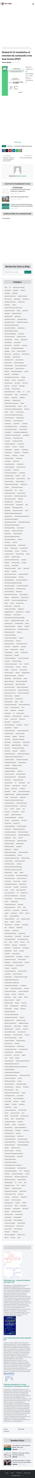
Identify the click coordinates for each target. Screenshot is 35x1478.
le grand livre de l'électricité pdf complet (14, 800)
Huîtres (6, 710)
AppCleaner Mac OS (16, 313)
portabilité (7, 953)
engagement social (9, 611)
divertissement (21, 545)
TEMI (20, 1171)
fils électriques (24, 652)
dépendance (8, 510)
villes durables (8, 1220)
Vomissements (8, 1228)
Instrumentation (22, 762)
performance (15, 930)
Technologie (21, 1429)
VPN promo (7, 1231)
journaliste (22, 788)
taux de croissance (9, 1150)
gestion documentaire (23, 690)
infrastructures (26, 742)
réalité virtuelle (8, 1008)
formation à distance (17, 661)
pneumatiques (8, 950)
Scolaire (20, 1078)
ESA (27, 620)
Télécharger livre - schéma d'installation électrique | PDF (17, 1281)
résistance (17, 1029)
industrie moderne (9, 733)
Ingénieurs (25, 745)
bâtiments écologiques (16, 371)
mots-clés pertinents (10, 892)
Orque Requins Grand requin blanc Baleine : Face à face (21, 1446)
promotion (26, 988)
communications (23, 429)
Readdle (17, 1002)
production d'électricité (10, 971)
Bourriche (7, 385)
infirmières (21, 736)
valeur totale (25, 1208)
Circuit (11, 412)
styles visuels (21, 1124)
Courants (18, 475)
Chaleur (22, 403)
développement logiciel (24, 522)
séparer (23, 1092)
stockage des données (10, 1121)
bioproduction (21, 380)
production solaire (22, 971)
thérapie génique (9, 1182)
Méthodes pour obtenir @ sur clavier (13, 869)
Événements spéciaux (23, 629)
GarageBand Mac (26, 672)
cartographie (14, 397)
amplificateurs (21, 301)
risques (20, 1037)
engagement (21, 609)
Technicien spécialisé (10, 1156)
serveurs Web (20, 1095)
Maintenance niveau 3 (23, 832)
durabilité (7, 556)
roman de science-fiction (11, 1049)
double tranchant (20, 553)
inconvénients (8, 727)
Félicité (6, 649)
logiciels (7, 814)
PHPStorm (7, 945)
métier (15, 872)
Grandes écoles (19, 698)
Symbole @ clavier (9, 1133)
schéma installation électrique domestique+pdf (16, 1066)
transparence (24, 1197)
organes (6, 913)
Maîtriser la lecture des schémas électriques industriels (21, 1454)
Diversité (15, 542)
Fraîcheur (18, 666)
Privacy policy (27, 1472)
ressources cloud (22, 1031)
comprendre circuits (18, 438)
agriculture (14, 293)
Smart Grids (21, 1104)
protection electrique (23, 991)
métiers (21, 872)
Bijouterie (7, 380)
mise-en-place (16, 881)
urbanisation (8, 1208)
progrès (6, 988)
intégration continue (17, 765)
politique (21, 950)
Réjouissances (8, 1026)
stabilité (7, 1118)
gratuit (16, 701)
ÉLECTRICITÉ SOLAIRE (22, 585)
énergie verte (17, 606)
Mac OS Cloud (8, 823)
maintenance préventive (10, 834)
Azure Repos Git (16, 357)
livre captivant (15, 811)
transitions (7, 1197)
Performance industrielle (10, 933)
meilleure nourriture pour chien (12, 858)
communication (23, 426)
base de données (9, 365)
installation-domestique (22, 759)
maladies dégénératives (24, 834)
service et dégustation (18, 1098)
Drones (28, 553)
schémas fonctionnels (25, 1075)
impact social (13, 719)
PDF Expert (11, 927)
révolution (27, 1034)
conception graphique (10, 443)
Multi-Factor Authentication (11, 895)
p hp (18, 918)
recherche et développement (11, 1014)
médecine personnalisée (10, 852)
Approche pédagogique (10, 333)
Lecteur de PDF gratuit (21, 803)
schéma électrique (9, 1060)
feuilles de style (14, 649)
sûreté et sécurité (9, 1130)
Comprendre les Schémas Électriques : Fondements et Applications (20, 190)
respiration (25, 1029)
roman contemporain (10, 1046)
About (12, 1472)
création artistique (9, 481)
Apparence (7, 313)
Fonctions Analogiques (10, 658)
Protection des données (10, 991)
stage (12, 1118)
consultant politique (9, 464)
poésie (15, 950)
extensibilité (15, 646)
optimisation (24, 910)
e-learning (23, 559)
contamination (20, 464)
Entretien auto (8, 614)
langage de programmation (22, 794)
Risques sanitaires (21, 1040)
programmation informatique (11, 979)
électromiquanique (9, 591)
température (27, 1171)
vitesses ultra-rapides (10, 1223)
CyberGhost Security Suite (20, 496)
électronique (19, 591)
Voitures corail (20, 1226)
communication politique (11, 429)
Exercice (21, 638)
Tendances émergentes (17, 1173)
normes (6, 901)
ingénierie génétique (16, 745)
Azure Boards (16, 354)
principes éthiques (9, 965)
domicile (17, 551)
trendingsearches (9, 1202)
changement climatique (10, 406)
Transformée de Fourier (10, 1194)
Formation (7, 661)
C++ (24, 391)
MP (17, 892)
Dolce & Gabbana (9, 551)
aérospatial (7, 293)
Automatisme (17, 342)
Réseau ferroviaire (9, 1029)
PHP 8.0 (16, 942)
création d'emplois (20, 481)
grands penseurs (9, 701)
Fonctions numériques (23, 658)
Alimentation (26, 299)
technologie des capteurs (11, 1162)
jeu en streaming (16, 785)
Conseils (22, 455)
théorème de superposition (21, 1176)
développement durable (10, 522)
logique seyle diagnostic (10, 817)
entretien (27, 611)
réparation (25, 1026)
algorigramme (17, 299)
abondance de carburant (18, 287)
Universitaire (23, 1205)
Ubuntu (16, 1205)
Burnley (19, 391)
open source (8, 910)
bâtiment (7, 371)
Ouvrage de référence (9, 918)
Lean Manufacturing (9, 803)
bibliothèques (15, 374)
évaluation (26, 626)
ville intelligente (17, 1217)
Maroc (14, 837)
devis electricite (20, 527)
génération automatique (10, 675)
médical (20, 855)
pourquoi (27, 956)
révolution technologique (11, 1037)
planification (8, 947)
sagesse (24, 1055)
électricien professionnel (10, 577)
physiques (14, 945)
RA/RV (25, 997)
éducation (7, 571)
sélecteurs (18, 1086)
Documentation (14, 548)
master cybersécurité (10, 840)
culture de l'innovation (10, 493)
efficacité (14, 571)
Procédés (7, 968)
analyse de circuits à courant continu (13, 307)
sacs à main (16, 1055)
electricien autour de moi (10, 574)
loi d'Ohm (7, 820)
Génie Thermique (17, 678)
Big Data (23, 377)
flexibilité (16, 655)
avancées (7, 348)
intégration (7, 765)
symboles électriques (10, 1136)
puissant (14, 994)
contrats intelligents (9, 467)
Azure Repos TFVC (9, 359)
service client (8, 1098)
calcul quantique (8, 394)
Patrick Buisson (8, 924)
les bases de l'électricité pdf (11, 806)
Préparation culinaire (17, 962)
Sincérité (23, 1101)
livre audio (7, 811)
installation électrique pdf (23, 753)
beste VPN (7, 374)
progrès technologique (16, 988)
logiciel (22, 811)
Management (8, 837)
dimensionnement (17, 533)
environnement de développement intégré (14, 617)
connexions (15, 455)
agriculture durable (22, 296)
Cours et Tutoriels (21, 478)
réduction (22, 1017)
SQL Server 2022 (24, 1115)
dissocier (20, 539)
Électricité (9, 146)
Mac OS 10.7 (24, 820)
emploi (6, 603)
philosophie (26, 936)
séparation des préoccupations (12, 1092)
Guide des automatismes (10, 704)
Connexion (7, 455)
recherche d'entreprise (10, 1011)
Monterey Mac (24, 887)
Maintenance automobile (19, 829)
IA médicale (7, 716)
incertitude (19, 724)
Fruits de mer (14, 669)
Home (6, 1472)
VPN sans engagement (10, 1234)
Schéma (17, 1058)
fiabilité (22, 649)
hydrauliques (8, 713)
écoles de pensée (15, 562)
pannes (6, 921)
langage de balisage (9, 794)
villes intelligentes (18, 1220)
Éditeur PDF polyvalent (10, 568)
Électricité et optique (10, 585)
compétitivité (26, 435)
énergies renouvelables (10, 609)
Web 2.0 (6, 1237)
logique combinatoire (16, 814)
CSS (16, 490)
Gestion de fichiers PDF (21, 681)
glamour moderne (9, 698)
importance (7, 722)
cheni (25, 406)
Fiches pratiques (9, 652)
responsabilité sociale (10, 1031)
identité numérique (17, 716)
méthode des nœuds (9, 863)
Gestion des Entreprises (22, 687)
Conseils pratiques (9, 458)
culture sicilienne (21, 493)
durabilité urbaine (16, 556)
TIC (15, 1182)
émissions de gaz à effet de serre (19, 600)
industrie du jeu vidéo (10, 730)
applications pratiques (22, 322)
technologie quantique (10, 1168)
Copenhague (22, 472)
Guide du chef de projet (24, 704)
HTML (22, 707)
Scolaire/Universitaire (10, 1081)
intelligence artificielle (10, 771)
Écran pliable (15, 565)
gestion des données (9, 687)
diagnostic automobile (17, 530)
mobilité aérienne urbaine (11, 884)
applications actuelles (10, 319)
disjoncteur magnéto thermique (12, 536)
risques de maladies (9, 1040)
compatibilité (8, 432)
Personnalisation (9, 936)
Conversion (16, 469)
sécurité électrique (9, 1086)
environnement (17, 614)
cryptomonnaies (9, 490)
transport (7, 1199)
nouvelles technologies (10, 904)
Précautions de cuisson (10, 959)
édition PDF (26, 568)
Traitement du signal (16, 1188)
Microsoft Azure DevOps (22, 875)
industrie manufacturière (23, 730)
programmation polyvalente (11, 985)
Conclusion (7, 446)
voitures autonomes (9, 1226)
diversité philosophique (10, 545)
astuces (16, 339)
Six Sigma (14, 1104)
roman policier (8, 1055)
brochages (7, 388)
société (15, 1107)
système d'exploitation (10, 1139)
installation (22, 750)
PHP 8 (10, 942)
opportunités (16, 910)
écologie (24, 562)
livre (24, 808)
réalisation (23, 1002)
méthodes (19, 863)
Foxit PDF (26, 664)
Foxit (20, 664)
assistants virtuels (21, 336)
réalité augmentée (14, 1005)
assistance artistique (10, 336)
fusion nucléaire (23, 669)
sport (23, 1113)
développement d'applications (22, 516)
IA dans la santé (20, 713)
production (14, 968)
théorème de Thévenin (10, 1179)
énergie (12, 603)
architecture (21, 333)
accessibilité (8, 290)
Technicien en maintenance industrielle (14, 1153)
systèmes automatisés (10, 1142)
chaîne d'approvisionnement (11, 403)
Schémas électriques (10, 1069)
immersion (26, 716)
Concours (14, 446)
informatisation (16, 742)
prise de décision (20, 965)
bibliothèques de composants (12, 377)
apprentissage (21, 328)
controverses (8, 469)
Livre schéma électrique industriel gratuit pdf (17, 1338)
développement (8, 516)
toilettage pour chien (9, 1185)
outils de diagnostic (14, 916)
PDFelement (19, 927)
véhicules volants (9, 1214)
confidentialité (8, 449)
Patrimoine (17, 924)
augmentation (24, 339)
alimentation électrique (10, 301)
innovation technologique (18, 748)
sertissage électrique (10, 1095)
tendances (7, 1173)
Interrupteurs (8, 779)
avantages (7, 351)
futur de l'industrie (9, 672)
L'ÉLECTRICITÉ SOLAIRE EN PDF (19, 197)
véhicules (7, 1211)
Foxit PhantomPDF (9, 666)
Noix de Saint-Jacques (20, 898)
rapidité (18, 1000)
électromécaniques (20, 588)
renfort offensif (17, 1026)
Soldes (6, 1113)
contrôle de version (20, 467)
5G (10, 287)
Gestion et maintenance (23, 693)
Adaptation (15, 290)
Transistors (20, 1194)
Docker (6, 548)
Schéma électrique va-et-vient (12, 1063)
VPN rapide (15, 1231)
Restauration (8, 1034)
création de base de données (11, 484)
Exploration (7, 646)
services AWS (8, 1101)
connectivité (25, 452)
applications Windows (10, 328)
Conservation (19, 458)
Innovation (6, 1431)
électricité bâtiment (9, 580)
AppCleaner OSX (8, 316)
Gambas (17, 672)
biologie (14, 380)
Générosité (20, 675)
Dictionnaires (8, 533)
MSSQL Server (24, 892)
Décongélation (19, 504)
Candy (16, 394)
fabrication (23, 646)
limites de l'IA (23, 806)
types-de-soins (8, 1205)
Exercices (18, 640)
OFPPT (19, 907)
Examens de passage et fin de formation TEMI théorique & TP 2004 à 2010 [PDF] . (21, 205)
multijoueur (22, 895)
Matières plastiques (9, 846)
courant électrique (9, 475)
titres (25, 1182)
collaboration (8, 423)
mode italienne (22, 884)
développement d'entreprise (11, 519)
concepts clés (20, 443)
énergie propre (8, 606)
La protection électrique (24, 791)
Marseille (20, 837)
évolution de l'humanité (10, 635)
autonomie (24, 345)
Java (28, 782)
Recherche (22, 1008)
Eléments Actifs (15, 597)
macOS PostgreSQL (21, 826)
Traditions (7, 1188)
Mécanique (18, 846)
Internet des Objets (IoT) (10, 777)
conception (7, 441)
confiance (21, 446)
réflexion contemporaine (10, 1023)
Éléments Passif (25, 597)
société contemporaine (10, 1110)
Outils (6, 916)
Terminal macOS (8, 1176)
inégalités (14, 736)
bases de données (9, 368)
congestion (16, 449)
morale (6, 890)
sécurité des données (21, 1084)
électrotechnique (24, 594)
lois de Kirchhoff (15, 820)
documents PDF (24, 548)
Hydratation (21, 710)
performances (22, 933)
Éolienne (7, 620)
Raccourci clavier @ (9, 1000)
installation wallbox (9, 759)
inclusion (26, 724)
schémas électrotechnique (11, 1075)
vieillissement (8, 1217)
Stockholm (20, 1121)
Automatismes (8, 345)
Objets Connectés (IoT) (10, 907)
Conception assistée (17, 441)
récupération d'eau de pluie (11, 1017)
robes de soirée (8, 1043)
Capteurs (7, 397)
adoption (23, 290)
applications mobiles (10, 322)
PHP (6, 942)
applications (18, 316)
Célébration (7, 400)
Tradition (23, 1185)
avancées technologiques (17, 348)
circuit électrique (20, 412)
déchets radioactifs (9, 504)
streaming (7, 1124)
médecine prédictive (23, 852)
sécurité (19, 1081)
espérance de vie (9, 623)
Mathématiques (20, 843)
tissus (20, 1182)
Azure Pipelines (25, 354)
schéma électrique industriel (22, 1060)
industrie (16, 727)
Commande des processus (11, 426)
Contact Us (19, 1472)
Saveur (11, 1058)
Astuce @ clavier (8, 339)
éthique (27, 623)
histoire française (15, 707)
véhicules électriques (16, 1211)
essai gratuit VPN (19, 623)
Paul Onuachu (25, 924)
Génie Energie (8, 678)
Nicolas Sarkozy (8, 898)
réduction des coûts (9, 1020)
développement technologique (12, 525)
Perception (7, 930)
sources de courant (14, 1113)
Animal (18, 310)
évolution (19, 632)
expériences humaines (21, 643)
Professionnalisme (17, 974)
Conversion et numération (11, 472)
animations (25, 310)
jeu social (24, 785)
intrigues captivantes (18, 779)
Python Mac (21, 994)
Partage (12, 921)
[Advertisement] (17, 26)
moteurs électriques (21, 890)
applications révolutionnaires (12, 325)
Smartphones (8, 1107)
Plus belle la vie (16, 947)
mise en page (8, 881)
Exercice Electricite (9, 640)
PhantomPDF (18, 936)
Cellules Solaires (16, 400)
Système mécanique (22, 1139)
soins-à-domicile (22, 1110)
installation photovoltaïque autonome (14, 756)
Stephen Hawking (20, 1118)
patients (18, 921)
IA (13, 713)
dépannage (7, 507)
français (25, 666)
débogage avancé (9, 501)
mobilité (24, 881)
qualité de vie (8, 997)
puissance (7, 994)
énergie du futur (19, 603)
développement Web (10, 527)
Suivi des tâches (8, 1127)
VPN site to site (21, 1234)
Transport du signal (16, 1199)
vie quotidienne (18, 1214)
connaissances (8, 452)
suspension (26, 1130)
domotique (24, 551)
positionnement (16, 953)
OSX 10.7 (21, 913)
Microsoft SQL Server (10, 878)
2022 (6, 287)
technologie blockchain (10, 1159)
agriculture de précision (10, 296)
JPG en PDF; (7, 791)
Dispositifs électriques (10, 539)
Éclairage (7, 562)
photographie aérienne (10, 939)
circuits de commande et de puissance (14, 414)
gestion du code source (10, 693)
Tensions (27, 1173)
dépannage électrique (17, 507)
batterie (26, 371)
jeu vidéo (7, 788)
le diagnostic (23, 797)
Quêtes (20, 997)
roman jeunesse (19, 1052)
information (7, 739)
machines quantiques (10, 826)
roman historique (9, 1052)
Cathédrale (22, 397)
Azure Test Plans (19, 359)
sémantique (26, 1086)
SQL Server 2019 (14, 1115)
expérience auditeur (9, 643)
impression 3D (16, 722)
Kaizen (14, 791)
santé (6, 1058)
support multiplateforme (20, 1127)
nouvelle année (14, 901)
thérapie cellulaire (21, 1179)
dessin (26, 510)
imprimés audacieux (9, 724)
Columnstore (16, 423)
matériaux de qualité (22, 840)
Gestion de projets (9, 684)
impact (6, 719)
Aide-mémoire (8, 299)
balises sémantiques (19, 362)
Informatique (8, 742)
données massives (9, 553)
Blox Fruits (25, 383)
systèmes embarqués (10, 1144)
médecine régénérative (10, 855)
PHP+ (28, 942)
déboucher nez (18, 501)
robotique (16, 1043)
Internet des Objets (20, 774)
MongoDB (16, 887)
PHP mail (22, 942)
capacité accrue (24, 394)
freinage (6, 669)
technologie (20, 1156)
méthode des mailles (20, 861)
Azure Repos (8, 357)
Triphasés (17, 1202)
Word (19, 1237)
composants (8, 438)
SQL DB (6, 1115)
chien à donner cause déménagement (13, 409)
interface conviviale (9, 774)
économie (7, 565)
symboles (18, 1133)
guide (21, 701)
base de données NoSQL (21, 365)
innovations (7, 750)
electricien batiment (23, 574)
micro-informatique (9, 875)
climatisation (8, 420)
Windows (13, 1237)
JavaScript (7, 785)
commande (24, 423)
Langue (6, 797)
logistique (20, 817)
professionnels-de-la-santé (20, 976)
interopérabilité (21, 777)
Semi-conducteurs (9, 1089)
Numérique (20, 904)
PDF (6, 927)
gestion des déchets (20, 684)
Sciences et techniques (10, 1078)
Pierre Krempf (22, 945)
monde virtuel (8, 887)
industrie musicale (20, 733)
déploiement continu (18, 510)
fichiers (16, 652)
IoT (15, 782)
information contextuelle (18, 739)
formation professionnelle (11, 664)
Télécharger (17, 142)
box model (14, 385)
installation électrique (10, 753)
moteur (12, 890)
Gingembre (17, 695)
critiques (7, 487)
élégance (7, 597)
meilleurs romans (25, 858)
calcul (28, 391)
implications (22, 719)
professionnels (8, 976)
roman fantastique (23, 1049)
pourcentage (19, 956)
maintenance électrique (10, 832)
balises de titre (8, 362)
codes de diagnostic (18, 420)
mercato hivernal (9, 861)
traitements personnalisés (11, 1191)
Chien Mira (26, 409)
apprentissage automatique (11, 330)
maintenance (8, 829)
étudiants (20, 626)
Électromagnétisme (9, 588)
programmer (23, 985)
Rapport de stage (9, 1002)
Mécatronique (8, 849)
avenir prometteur (21, 351)
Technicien (18, 1150)
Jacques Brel (22, 782)
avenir (13, 351)
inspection (15, 750)
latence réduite (13, 797)
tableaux (7, 1147)
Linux (6, 808)
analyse (14, 304)
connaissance (25, 449)
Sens (17, 1089)
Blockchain (17, 383)
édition (19, 568)
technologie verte (22, 1168)
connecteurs (17, 452)
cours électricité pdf (9, 478)
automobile (17, 345)
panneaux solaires (25, 918)
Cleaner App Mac (20, 417)
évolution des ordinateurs (11, 638)
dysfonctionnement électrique (12, 559)
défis (26, 504)
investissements (9, 782)
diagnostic (7, 530)
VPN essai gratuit (18, 1228)
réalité (6, 1005)
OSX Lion (28, 913)
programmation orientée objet (12, 982)
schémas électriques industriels (12, 1072)
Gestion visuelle (8, 695)
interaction (19, 771)
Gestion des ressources (10, 690)
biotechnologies (8, 383)
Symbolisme (20, 1136)
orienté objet (14, 913)
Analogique (7, 304)
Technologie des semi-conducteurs (13, 1165)
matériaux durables (9, 843)
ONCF (24, 907)
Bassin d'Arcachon (20, 368)
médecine (16, 849)
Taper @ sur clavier (15, 1147)
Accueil (3, 47)
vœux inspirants (21, 1223)
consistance (7, 461)
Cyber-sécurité (8, 496)
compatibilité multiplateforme (20, 432)
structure (14, 1124)
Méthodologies (8, 872)
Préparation (7, 962)
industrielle (7, 736)
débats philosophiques (10, 498)
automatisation (8, 342)
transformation (23, 1191)
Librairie (22, 1475)
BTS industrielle (16, 388)
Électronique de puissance (11, 594)
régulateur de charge (23, 1023)
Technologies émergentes (11, 1171)
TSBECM (24, 1202)
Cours (23, 475)
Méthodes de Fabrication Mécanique (13, 866)
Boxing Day (21, 385)
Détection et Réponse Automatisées (13, 513)
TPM (18, 1185)
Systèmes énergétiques (22, 1144)
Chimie (6, 412)
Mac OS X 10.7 (16, 823)
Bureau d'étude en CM (10, 391)
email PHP (7, 600)
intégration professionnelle (11, 768)
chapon (20, 406)
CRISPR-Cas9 (24, 484)
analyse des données (10, 310)
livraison (18, 808)
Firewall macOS (8, 655)
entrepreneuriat (19, 611)
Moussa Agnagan (6, 62)
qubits (14, 997)
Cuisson (21, 490)
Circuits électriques (9, 417)
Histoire (6, 707)
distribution (7, 542)
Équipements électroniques (17, 620)
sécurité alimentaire (9, 1084)
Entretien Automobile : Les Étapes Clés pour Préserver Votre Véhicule (21, 1461)
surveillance (18, 1130)
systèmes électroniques (23, 1142)
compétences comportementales (13, 435)
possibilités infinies (9, 956)
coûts (28, 478)
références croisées (21, 1020)
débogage (20, 498)
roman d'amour (20, 1046)
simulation (15, 1101)
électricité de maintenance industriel (14, 47)
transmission (15, 1197)
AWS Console (8, 354)
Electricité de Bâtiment (21, 580)
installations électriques (10, 762)
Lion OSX (12, 808)
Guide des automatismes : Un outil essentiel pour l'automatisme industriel (16, 1385)
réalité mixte (24, 1005)
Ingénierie (7, 745)
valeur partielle (16, 1208)
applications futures (22, 319)
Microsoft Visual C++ (22, 878)
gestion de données (9, 681)
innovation (7, 748)
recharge (16, 1008)
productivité (8, 974)
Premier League (21, 959)
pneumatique (25, 947)
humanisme (13, 710)
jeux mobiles (14, 788)
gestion (25, 678)
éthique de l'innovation (10, 626)
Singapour (7, 1104)
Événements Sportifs (10, 632)
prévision (27, 962)
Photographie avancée (23, 939)
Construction (16, 461)
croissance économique (17, 487)
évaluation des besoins (10, 629)
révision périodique (17, 1034)
